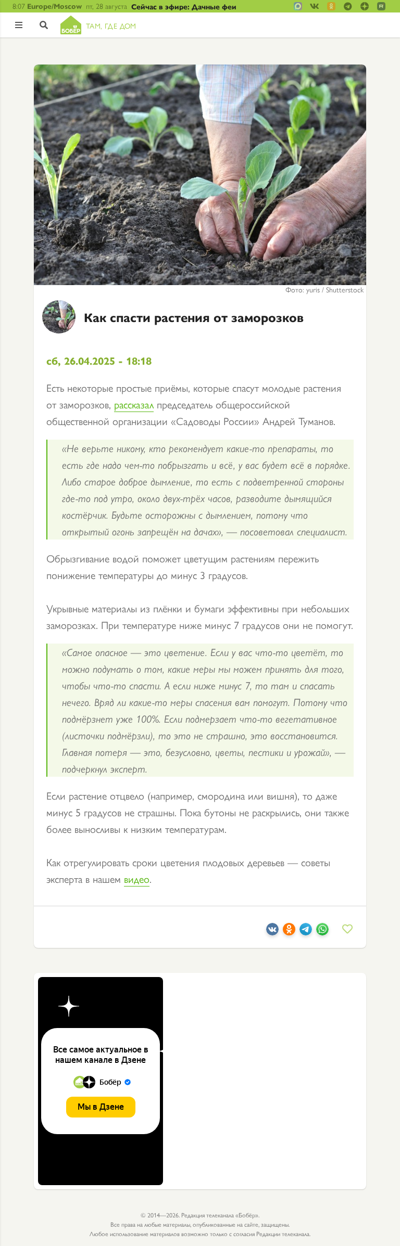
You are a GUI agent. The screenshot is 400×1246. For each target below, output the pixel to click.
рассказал (134, 404)
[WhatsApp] (322, 931)
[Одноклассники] (289, 931)
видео (136, 878)
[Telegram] (305, 931)
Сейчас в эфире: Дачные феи (183, 6)
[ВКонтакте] (272, 931)
